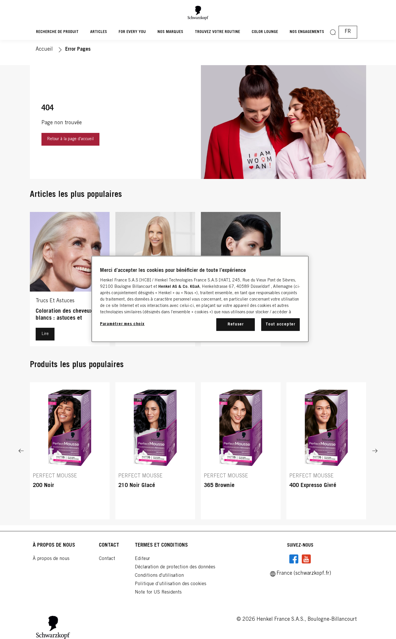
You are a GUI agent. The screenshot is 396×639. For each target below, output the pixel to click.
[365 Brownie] (241, 451)
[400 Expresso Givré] (326, 451)
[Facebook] (294, 559)
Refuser (236, 324)
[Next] (375, 451)
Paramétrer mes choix (122, 324)
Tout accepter (280, 324)
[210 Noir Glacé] (155, 451)
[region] (200, 299)
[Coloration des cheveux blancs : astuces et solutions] (70, 280)
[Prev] (21, 451)
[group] (198, 451)
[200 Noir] (70, 451)
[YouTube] (306, 559)
